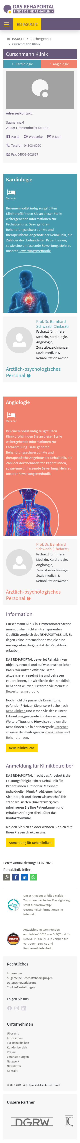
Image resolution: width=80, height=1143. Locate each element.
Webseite (36, 136)
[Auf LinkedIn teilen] (24, 877)
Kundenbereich (17, 1047)
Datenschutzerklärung (21, 983)
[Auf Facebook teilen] (15, 877)
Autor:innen (15, 1038)
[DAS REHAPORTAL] (28, 8)
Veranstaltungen (18, 1057)
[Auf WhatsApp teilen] (33, 877)
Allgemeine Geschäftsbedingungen (30, 978)
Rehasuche (29, 24)
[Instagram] (16, 1008)
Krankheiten (54, 732)
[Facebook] (9, 1008)
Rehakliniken (16, 711)
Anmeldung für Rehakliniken (30, 842)
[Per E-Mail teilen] (6, 877)
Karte (15, 136)
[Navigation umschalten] (8, 24)
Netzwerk (13, 1061)
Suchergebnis (40, 38)
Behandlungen (17, 737)
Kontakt (12, 1071)
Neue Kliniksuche (22, 748)
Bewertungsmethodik (34, 251)
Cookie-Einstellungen (21, 987)
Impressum (14, 973)
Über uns (13, 1033)
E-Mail (56, 136)
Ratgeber (61, 726)
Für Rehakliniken (18, 1043)
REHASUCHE (16, 38)
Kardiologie (24, 64)
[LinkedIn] (23, 1008)
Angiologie (61, 64)
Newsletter (14, 1066)
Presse (11, 1052)
